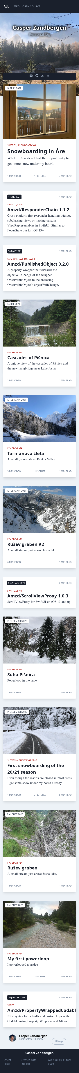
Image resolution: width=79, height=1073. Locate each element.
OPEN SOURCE (31, 6)
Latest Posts (7, 1061)
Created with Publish (29, 1061)
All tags (59, 1041)
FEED (16, 6)
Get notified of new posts (59, 1061)
